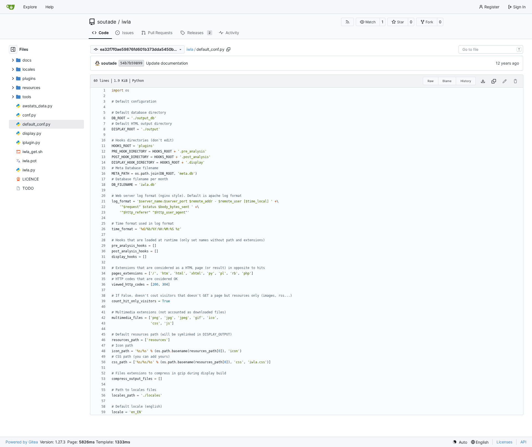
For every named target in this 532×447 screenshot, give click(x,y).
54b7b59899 (131, 63)
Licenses (504, 442)
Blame (447, 81)
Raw (431, 81)
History (466, 81)
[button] (368, 22)
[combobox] (491, 49)
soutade (106, 22)
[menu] (459, 442)
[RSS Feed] (347, 22)
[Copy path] (228, 49)
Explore (30, 6)
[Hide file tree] (13, 49)
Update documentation (167, 63)
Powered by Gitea (22, 442)
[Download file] (483, 81)
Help (49, 6)
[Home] (10, 7)
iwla (126, 22)
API (523, 442)
